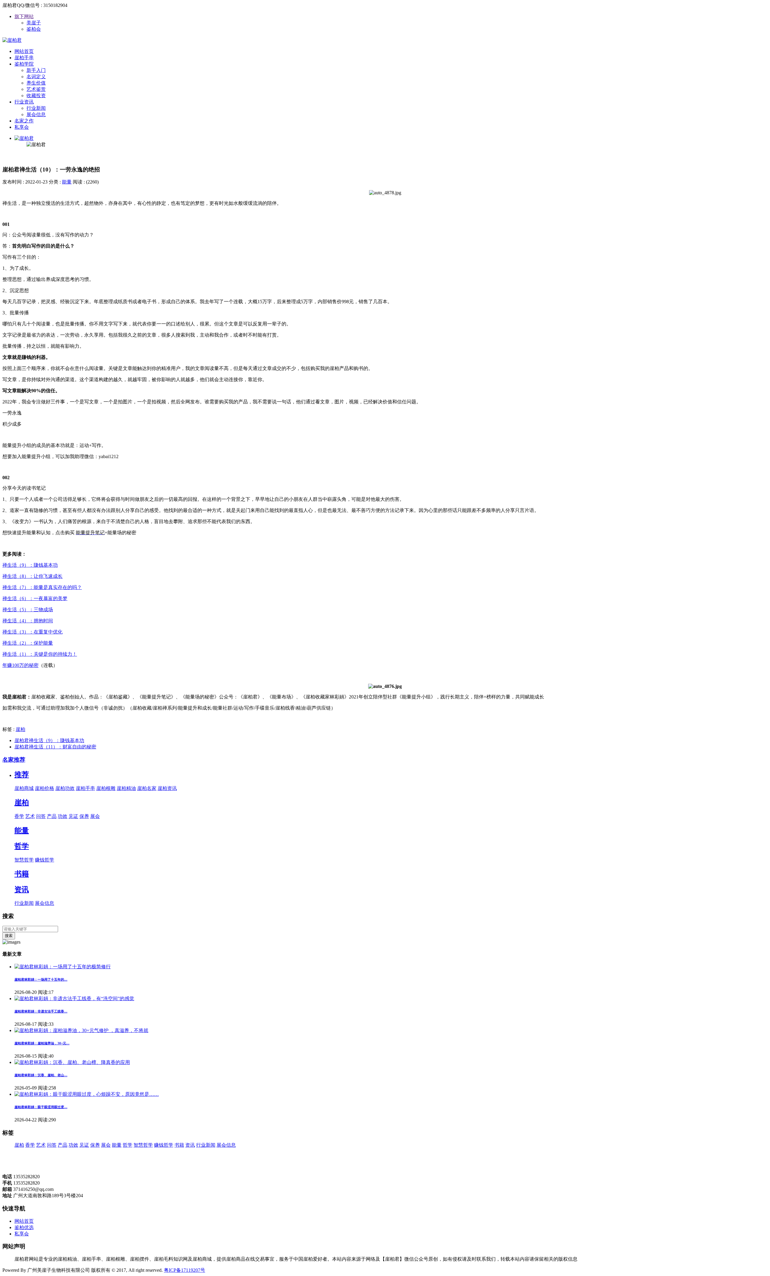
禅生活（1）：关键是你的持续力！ (39, 654)
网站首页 (24, 51)
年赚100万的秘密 (20, 665)
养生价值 (36, 82)
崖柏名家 (146, 788)
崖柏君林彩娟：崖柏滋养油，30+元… (41, 1043)
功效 (62, 816)
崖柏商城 (24, 788)
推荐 (21, 774)
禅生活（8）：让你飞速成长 (32, 576)
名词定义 (36, 76)
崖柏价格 (44, 788)
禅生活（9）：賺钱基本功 (30, 565)
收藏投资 (36, 95)
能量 (67, 181)
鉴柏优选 (24, 1227)
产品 (52, 816)
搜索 (9, 935)
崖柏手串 (24, 57)
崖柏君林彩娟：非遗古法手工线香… (40, 1011)
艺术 (30, 816)
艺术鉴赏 (36, 89)
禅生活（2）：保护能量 (27, 643)
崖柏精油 (126, 788)
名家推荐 (13, 760)
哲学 (21, 846)
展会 (95, 816)
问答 (41, 816)
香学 (19, 816)
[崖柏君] (12, 40)
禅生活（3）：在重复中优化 (32, 631)
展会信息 (36, 114)
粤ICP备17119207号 (184, 1270)
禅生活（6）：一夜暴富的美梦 (34, 598)
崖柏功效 (65, 788)
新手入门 (36, 70)
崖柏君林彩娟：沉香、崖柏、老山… (40, 1075)
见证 (73, 816)
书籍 (21, 874)
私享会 (21, 127)
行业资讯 (24, 101)
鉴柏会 (33, 29)
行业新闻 (36, 108)
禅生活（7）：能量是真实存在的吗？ (42, 587)
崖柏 (20, 729)
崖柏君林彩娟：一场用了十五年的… (40, 979)
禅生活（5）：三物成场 (27, 609)
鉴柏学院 (24, 63)
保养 (84, 816)
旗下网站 (24, 16)
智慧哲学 (24, 859)
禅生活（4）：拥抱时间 (27, 620)
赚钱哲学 (44, 859)
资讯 (21, 889)
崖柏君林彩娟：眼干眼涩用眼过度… (40, 1107)
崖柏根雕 (106, 788)
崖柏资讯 (167, 788)
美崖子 (33, 22)
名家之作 (24, 120)
